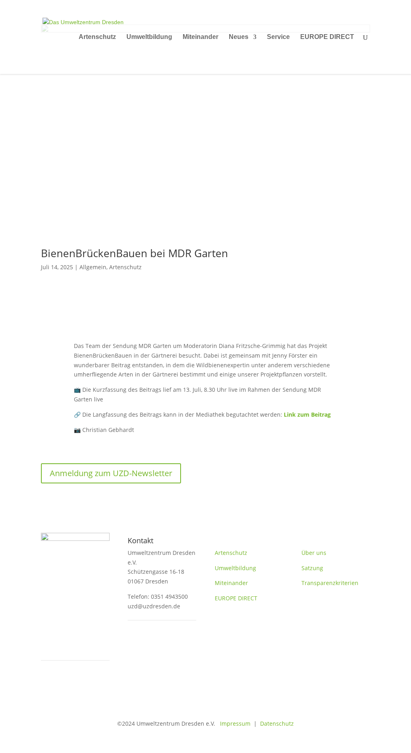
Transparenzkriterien (329, 583)
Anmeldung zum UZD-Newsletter (111, 473)
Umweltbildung (149, 37)
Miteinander (200, 37)
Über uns (313, 553)
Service (278, 37)
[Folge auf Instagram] (166, 644)
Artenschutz (97, 37)
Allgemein (92, 267)
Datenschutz (277, 723)
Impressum (232, 723)
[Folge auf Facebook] (134, 644)
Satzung (312, 568)
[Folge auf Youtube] (150, 644)
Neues (238, 37)
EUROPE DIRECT (327, 37)
